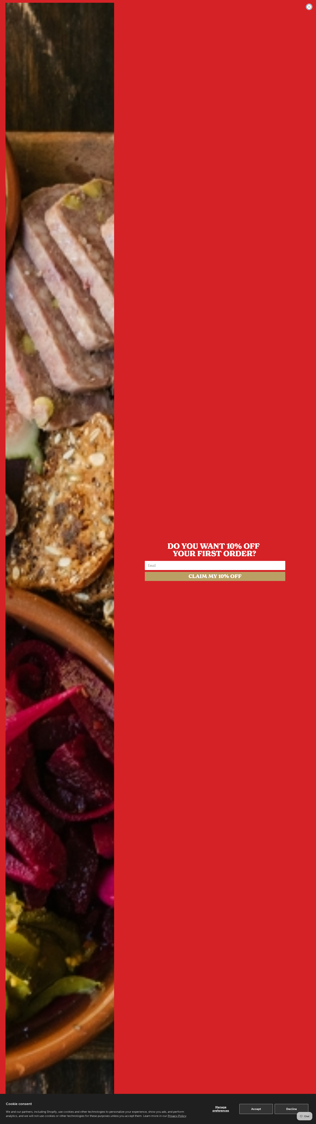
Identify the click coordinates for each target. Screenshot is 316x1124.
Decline (291, 1109)
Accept (256, 1109)
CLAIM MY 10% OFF (215, 576)
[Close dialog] (309, 7)
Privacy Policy (177, 1116)
